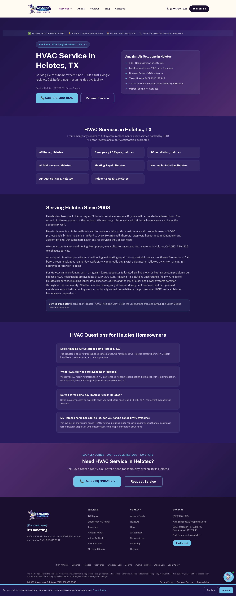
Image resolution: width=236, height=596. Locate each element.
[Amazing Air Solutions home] (39, 8)
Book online (199, 8)
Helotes (87, 565)
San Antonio (62, 565)
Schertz (76, 565)
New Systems (95, 543)
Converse (99, 565)
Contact (120, 8)
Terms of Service (185, 582)
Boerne (128, 565)
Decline (211, 590)
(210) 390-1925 (178, 8)
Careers (134, 549)
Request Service (97, 98)
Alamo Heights (143, 565)
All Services (136, 532)
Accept (226, 590)
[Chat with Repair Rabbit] (228, 576)
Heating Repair (95, 532)
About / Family (137, 516)
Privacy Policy (166, 582)
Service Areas (137, 538)
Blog (107, 8)
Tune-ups (93, 527)
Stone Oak (159, 565)
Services (64, 8)
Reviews (94, 8)
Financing (135, 543)
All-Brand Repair (96, 549)
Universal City (115, 565)
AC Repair (93, 516)
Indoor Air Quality (96, 538)
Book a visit (182, 543)
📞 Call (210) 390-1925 (57, 98)
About (81, 8)
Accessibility (203, 582)
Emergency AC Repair (99, 521)
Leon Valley (174, 565)
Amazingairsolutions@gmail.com (189, 521)
